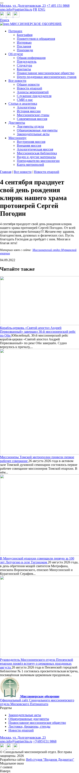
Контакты (24, 69)
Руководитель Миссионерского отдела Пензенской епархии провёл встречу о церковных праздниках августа (36, 663)
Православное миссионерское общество (45, 73)
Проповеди (25, 50)
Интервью (24, 42)
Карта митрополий (30, 164)
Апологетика (26, 107)
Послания (24, 46)
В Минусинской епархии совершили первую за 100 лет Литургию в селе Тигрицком (37, 560)
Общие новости (28, 84)
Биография (24, 35)
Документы (16, 122)
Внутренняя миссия (31, 141)
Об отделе (15, 54)
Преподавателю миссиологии (38, 161)
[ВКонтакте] (10, 16)
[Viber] (16, 16)
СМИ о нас (25, 100)
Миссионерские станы (33, 115)
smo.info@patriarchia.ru (16, 9)
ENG (41, 9)
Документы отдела (30, 126)
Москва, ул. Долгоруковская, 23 (23, 5)
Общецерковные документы (37, 130)
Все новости (17, 80)
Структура (24, 65)
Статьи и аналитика (22, 103)
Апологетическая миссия (35, 149)
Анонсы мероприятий (33, 92)
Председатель (26, 61)
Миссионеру (17, 138)
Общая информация (31, 58)
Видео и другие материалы (36, 157)
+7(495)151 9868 (44, 741)
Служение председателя (34, 96)
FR (35, 9)
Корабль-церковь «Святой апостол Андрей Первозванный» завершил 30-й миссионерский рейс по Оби (38, 331)
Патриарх (15, 31)
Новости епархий (29, 88)
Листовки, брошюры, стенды (29, 726)
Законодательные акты (33, 134)
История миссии (29, 111)
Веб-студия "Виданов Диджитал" (50, 759)
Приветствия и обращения (36, 38)
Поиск (4, 20)
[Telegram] (3, 16)
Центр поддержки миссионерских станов (46, 77)
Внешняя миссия (29, 145)
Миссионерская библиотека (37, 153)
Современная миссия (32, 119)
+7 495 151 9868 (58, 5)
